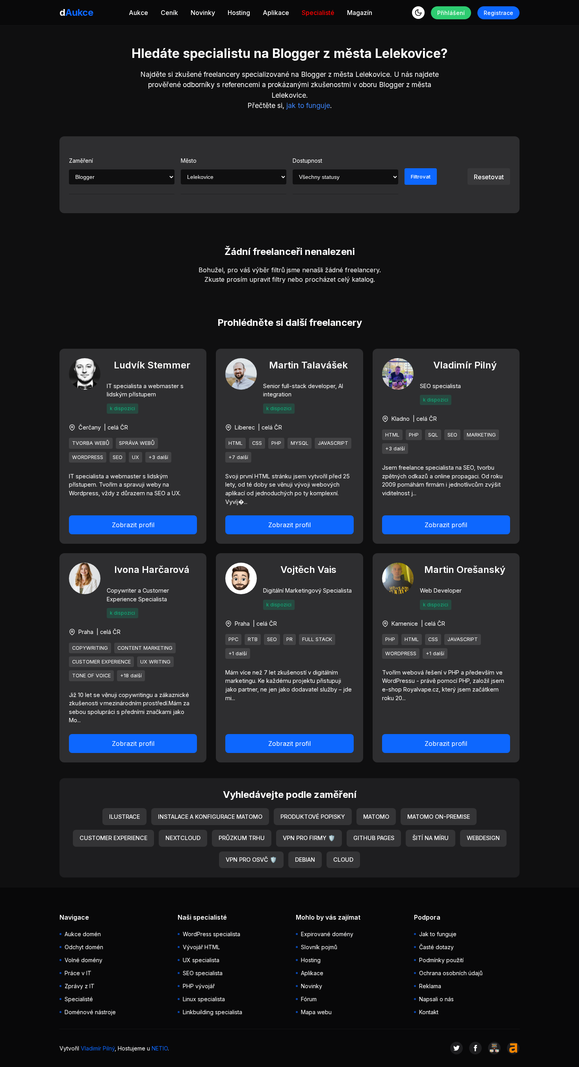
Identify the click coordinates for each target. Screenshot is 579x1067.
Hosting (239, 13)
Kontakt (428, 1012)
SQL (433, 435)
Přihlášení (451, 12)
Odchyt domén (84, 947)
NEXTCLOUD (182, 838)
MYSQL (299, 443)
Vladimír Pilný (465, 365)
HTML (235, 443)
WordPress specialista (211, 934)
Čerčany (89, 427)
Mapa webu (316, 1012)
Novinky (203, 13)
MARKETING (481, 435)
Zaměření (81, 160)
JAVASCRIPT (333, 443)
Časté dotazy (436, 947)
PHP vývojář (199, 986)
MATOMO (376, 816)
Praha (85, 631)
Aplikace (276, 13)
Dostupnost (307, 160)
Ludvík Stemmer (152, 365)
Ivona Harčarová (151, 569)
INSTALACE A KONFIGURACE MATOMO (210, 816)
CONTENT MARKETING (145, 648)
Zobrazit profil (133, 525)
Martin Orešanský (464, 569)
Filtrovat (421, 176)
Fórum (309, 999)
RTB (253, 639)
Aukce (138, 13)
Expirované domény (327, 934)
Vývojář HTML (201, 947)
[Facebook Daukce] (475, 1048)
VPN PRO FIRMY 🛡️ (309, 838)
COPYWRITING (90, 648)
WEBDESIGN (483, 838)
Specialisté (318, 13)
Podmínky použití (441, 960)
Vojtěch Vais (308, 569)
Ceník (169, 13)
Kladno (401, 418)
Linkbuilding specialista (212, 1012)
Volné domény (83, 960)
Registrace (498, 12)
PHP (276, 443)
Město (189, 160)
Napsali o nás (436, 999)
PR (289, 639)
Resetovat (489, 177)
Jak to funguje (438, 934)
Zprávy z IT (80, 986)
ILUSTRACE (124, 816)
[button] (418, 12)
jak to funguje (308, 105)
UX (135, 457)
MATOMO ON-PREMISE (438, 816)
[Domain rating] (513, 1048)
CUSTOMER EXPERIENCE (101, 662)
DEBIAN (305, 859)
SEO (117, 457)
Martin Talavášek (308, 365)
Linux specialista (204, 999)
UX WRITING (155, 662)
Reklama (430, 986)
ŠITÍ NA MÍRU (430, 838)
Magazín (359, 13)
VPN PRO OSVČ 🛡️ (251, 859)
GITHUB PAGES (373, 838)
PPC (233, 639)
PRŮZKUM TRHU (242, 838)
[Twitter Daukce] (456, 1048)
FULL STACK (317, 639)
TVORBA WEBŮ (90, 443)
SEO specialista (203, 973)
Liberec (245, 427)
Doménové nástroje (90, 1012)
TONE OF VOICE (91, 675)
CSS (257, 443)
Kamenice (405, 623)
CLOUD (343, 859)
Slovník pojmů (319, 947)
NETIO (160, 1048)
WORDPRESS (87, 457)
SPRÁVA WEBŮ (137, 443)
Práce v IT (78, 973)
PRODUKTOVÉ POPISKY (312, 816)
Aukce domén (83, 934)
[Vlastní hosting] (494, 1048)
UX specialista (201, 960)
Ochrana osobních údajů (450, 973)
